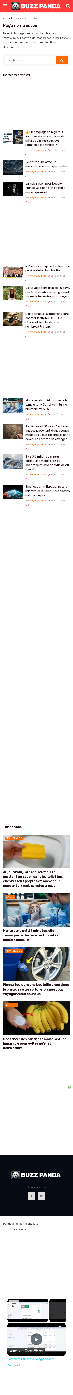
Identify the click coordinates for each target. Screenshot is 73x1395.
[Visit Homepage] (36, 6)
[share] (59, 1327)
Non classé (14, 838)
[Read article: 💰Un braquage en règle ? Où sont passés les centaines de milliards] (13, 137)
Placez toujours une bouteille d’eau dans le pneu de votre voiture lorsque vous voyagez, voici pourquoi (36, 989)
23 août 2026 (57, 171)
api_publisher (38, 150)
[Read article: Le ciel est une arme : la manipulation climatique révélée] (13, 167)
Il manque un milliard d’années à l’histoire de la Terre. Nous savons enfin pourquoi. (47, 491)
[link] (13, 1328)
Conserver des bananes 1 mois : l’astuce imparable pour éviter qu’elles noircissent (35, 1043)
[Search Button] (68, 6)
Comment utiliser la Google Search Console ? (36, 1328)
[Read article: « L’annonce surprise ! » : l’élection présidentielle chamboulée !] (13, 271)
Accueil (7, 18)
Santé (10, 897)
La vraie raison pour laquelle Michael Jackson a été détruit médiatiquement (45, 188)
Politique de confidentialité (20, 1223)
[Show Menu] (5, 6)
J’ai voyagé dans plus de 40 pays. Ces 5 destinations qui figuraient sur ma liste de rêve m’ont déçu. (47, 292)
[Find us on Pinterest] (41, 1196)
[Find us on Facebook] (31, 1196)
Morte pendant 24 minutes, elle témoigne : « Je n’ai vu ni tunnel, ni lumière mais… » (46, 405)
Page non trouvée (26, 18)
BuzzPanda (19, 1229)
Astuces (12, 1005)
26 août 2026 (57, 150)
